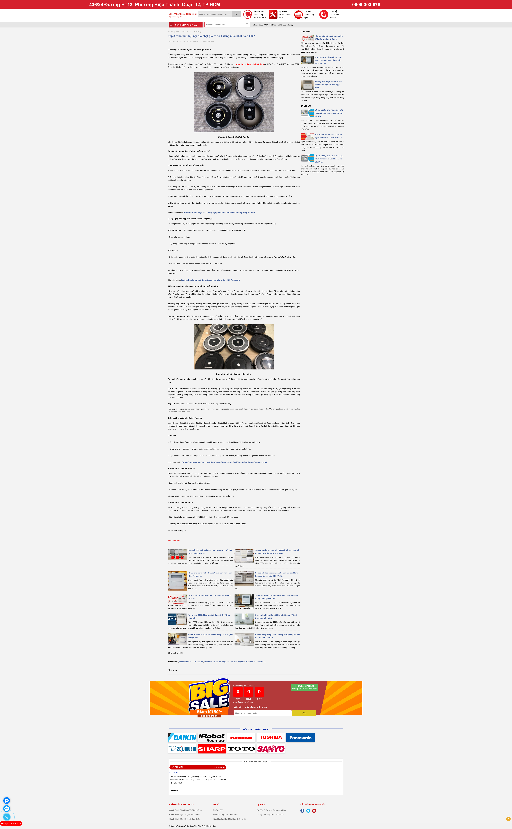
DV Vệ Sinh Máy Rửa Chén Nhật (270, 815)
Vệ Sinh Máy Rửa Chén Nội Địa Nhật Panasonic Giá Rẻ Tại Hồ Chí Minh (329, 159)
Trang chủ (175, 32)
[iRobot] (212, 737)
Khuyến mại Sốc (304, 687)
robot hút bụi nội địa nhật (214, 662)
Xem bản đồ (176, 790)
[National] (241, 737)
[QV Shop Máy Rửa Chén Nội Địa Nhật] (256, 4)
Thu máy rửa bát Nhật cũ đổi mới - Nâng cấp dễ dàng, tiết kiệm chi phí (328, 60)
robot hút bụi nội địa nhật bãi (191, 662)
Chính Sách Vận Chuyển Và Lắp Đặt (184, 815)
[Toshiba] (271, 737)
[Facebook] (303, 810)
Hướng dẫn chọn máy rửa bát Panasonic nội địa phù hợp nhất (328, 84)
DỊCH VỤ (306, 105)
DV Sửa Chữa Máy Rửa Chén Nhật (271, 810)
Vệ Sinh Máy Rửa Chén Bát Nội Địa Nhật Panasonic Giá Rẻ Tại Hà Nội (329, 113)
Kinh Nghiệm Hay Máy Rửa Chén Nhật (229, 819)
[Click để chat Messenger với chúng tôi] (6, 800)
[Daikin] (182, 737)
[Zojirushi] (182, 748)
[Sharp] (212, 748)
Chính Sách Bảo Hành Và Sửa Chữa (184, 819)
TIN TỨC (185, 32)
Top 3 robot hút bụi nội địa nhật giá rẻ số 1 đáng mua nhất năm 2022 (211, 36)
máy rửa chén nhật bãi (255, 662)
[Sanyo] (271, 748)
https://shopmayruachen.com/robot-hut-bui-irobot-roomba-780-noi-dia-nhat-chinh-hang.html (224, 462)
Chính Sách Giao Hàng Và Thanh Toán (185, 810)
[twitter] (309, 810)
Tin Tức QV (197, 32)
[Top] (508, 819)
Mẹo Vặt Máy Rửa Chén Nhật (225, 815)
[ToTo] (241, 748)
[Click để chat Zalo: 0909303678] (6, 808)
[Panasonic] (300, 737)
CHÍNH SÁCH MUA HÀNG (181, 804)
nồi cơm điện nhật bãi (236, 662)
